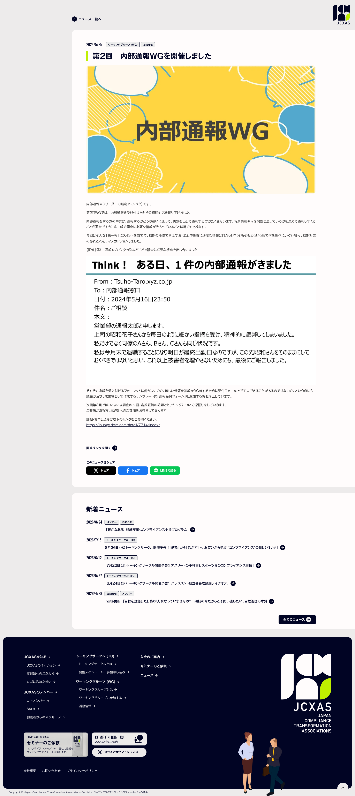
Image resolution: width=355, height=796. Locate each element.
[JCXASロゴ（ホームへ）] (306, 693)
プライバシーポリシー (82, 770)
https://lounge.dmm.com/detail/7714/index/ (123, 425)
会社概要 (30, 770)
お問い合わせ (51, 770)
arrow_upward (342, 788)
